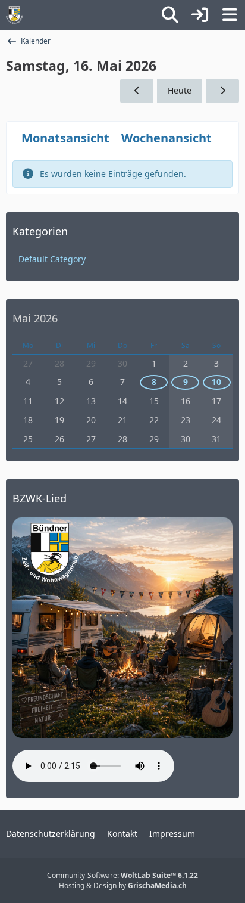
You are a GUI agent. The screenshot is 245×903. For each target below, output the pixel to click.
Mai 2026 (35, 318)
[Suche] (170, 15)
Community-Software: (122, 875)
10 (216, 381)
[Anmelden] (200, 15)
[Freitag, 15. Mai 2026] (136, 91)
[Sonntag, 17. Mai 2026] (222, 91)
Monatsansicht (65, 138)
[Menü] (229, 15)
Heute (179, 90)
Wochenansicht (166, 138)
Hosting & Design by (123, 885)
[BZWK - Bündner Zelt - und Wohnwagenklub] (14, 15)
